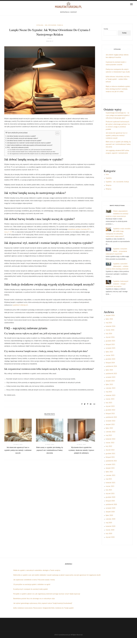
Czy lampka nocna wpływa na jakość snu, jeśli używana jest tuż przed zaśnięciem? (31, 149)
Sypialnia (109, 178)
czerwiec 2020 (110, 519)
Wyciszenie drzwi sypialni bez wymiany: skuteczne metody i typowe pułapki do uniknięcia (81, 450)
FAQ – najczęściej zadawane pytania (17, 147)
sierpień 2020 (110, 512)
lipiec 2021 (109, 472)
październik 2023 (111, 373)
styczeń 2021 (110, 493)
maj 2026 (109, 322)
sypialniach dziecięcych (20, 305)
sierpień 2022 (110, 424)
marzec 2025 (110, 355)
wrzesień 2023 (110, 377)
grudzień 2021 (110, 453)
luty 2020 (109, 533)
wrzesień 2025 (110, 348)
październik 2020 (111, 504)
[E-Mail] (94, 404)
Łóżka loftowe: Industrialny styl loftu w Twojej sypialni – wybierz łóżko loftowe (118, 79)
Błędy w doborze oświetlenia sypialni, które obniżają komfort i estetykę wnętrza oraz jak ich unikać (118, 89)
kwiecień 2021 (110, 482)
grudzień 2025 (110, 341)
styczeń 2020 (110, 537)
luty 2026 (109, 333)
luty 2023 (109, 402)
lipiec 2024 (109, 370)
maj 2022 (109, 435)
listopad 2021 (110, 457)
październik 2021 (111, 461)
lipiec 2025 (109, 352)
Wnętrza (108, 185)
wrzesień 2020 (110, 508)
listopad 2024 (110, 362)
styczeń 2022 (110, 450)
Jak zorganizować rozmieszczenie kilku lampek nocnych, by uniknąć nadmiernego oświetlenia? (34, 153)
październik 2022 (111, 417)
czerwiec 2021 (110, 475)
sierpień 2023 (110, 381)
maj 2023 (109, 392)
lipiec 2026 (109, 319)
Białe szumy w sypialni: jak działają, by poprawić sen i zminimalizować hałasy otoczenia (49, 450)
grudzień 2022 (110, 410)
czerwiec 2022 (110, 432)
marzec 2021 (110, 486)
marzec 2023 (110, 399)
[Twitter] (84, 404)
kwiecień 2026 (110, 326)
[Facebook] (81, 404)
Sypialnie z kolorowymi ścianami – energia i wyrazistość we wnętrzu (117, 284)
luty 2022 (109, 446)
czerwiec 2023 (110, 388)
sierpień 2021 (110, 468)
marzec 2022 (110, 442)
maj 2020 (109, 522)
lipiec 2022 (109, 428)
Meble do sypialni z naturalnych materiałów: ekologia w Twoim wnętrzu (36, 570)
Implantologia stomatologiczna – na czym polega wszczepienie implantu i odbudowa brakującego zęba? (118, 115)
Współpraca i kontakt (68, 12)
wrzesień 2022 (110, 421)
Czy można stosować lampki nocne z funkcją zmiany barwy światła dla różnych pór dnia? (32, 151)
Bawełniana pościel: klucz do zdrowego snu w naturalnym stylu (34, 598)
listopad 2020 (110, 501)
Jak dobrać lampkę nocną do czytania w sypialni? (21, 136)
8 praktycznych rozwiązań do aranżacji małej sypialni (30, 589)
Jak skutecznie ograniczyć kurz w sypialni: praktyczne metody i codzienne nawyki (17, 450)
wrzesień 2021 (110, 464)
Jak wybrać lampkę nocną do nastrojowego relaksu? (22, 138)
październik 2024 (111, 366)
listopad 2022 (110, 413)
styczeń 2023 (110, 406)
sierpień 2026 (110, 315)
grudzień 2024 (110, 359)
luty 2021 (109, 490)
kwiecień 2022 (110, 439)
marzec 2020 (110, 530)
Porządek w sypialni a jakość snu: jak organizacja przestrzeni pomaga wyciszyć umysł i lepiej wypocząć (46, 594)
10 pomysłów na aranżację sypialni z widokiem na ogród (31, 584)
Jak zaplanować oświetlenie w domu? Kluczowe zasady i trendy (34, 580)
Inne (107, 174)
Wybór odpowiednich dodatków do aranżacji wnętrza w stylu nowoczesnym (117, 213)
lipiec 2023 (109, 384)
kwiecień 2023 (110, 395)
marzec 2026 (110, 330)
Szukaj (106, 29)
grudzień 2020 (110, 497)
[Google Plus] (91, 404)
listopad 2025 (110, 344)
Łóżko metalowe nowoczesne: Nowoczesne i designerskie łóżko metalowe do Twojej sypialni (43, 608)
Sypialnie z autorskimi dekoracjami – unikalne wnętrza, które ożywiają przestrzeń (117, 266)
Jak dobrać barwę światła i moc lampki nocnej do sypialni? (24, 140)
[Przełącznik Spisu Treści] (56, 133)
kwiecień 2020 (110, 526)
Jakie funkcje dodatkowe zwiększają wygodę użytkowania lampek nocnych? (29, 145)
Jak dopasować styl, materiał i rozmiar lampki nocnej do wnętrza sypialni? (29, 143)
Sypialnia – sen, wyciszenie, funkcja (49, 25)
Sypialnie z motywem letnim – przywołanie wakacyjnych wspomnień (116, 251)
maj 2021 (109, 479)
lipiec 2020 (109, 515)
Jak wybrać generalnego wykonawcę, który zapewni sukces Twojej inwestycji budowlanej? (42, 603)
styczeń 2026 (110, 337)
